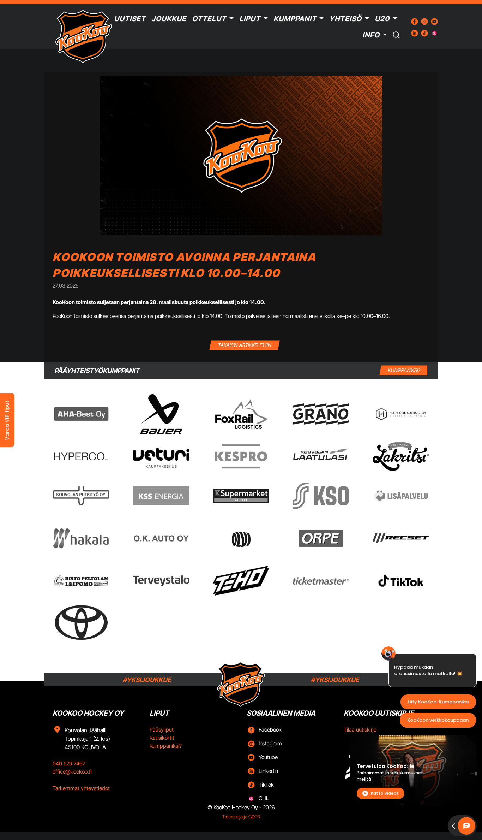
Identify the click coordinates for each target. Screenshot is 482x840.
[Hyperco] (81, 456)
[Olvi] (241, 538)
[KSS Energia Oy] (161, 495)
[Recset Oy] (401, 538)
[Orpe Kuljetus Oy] (321, 538)
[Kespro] (241, 456)
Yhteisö (345, 18)
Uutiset (130, 18)
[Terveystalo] (161, 580)
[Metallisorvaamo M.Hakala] (81, 538)
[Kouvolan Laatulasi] (321, 456)
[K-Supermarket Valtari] (241, 496)
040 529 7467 (69, 763)
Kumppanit (295, 18)
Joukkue (168, 18)
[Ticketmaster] (321, 581)
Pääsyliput (162, 729)
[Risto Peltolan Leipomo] (81, 581)
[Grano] (321, 413)
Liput (249, 18)
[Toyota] (81, 622)
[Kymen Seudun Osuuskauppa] (321, 496)
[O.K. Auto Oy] (161, 538)
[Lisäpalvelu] (401, 495)
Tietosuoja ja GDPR (241, 817)
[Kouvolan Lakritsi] (401, 456)
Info (371, 35)
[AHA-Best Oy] (81, 414)
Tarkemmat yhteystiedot (81, 788)
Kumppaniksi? (166, 746)
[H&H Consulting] (401, 414)
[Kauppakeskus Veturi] (161, 456)
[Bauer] (161, 414)
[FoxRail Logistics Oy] (241, 414)
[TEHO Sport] (241, 581)
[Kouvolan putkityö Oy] (81, 495)
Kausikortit (162, 737)
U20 (382, 18)
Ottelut (209, 18)
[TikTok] (401, 580)
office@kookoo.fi (72, 771)
